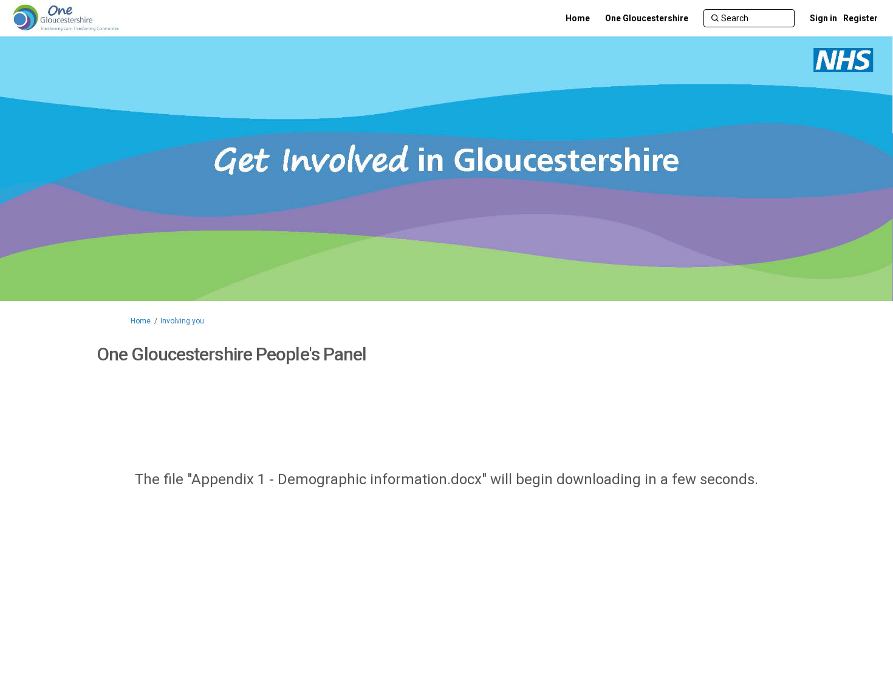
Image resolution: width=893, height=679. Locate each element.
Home (141, 321)
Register (860, 18)
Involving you (182, 321)
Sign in (823, 18)
